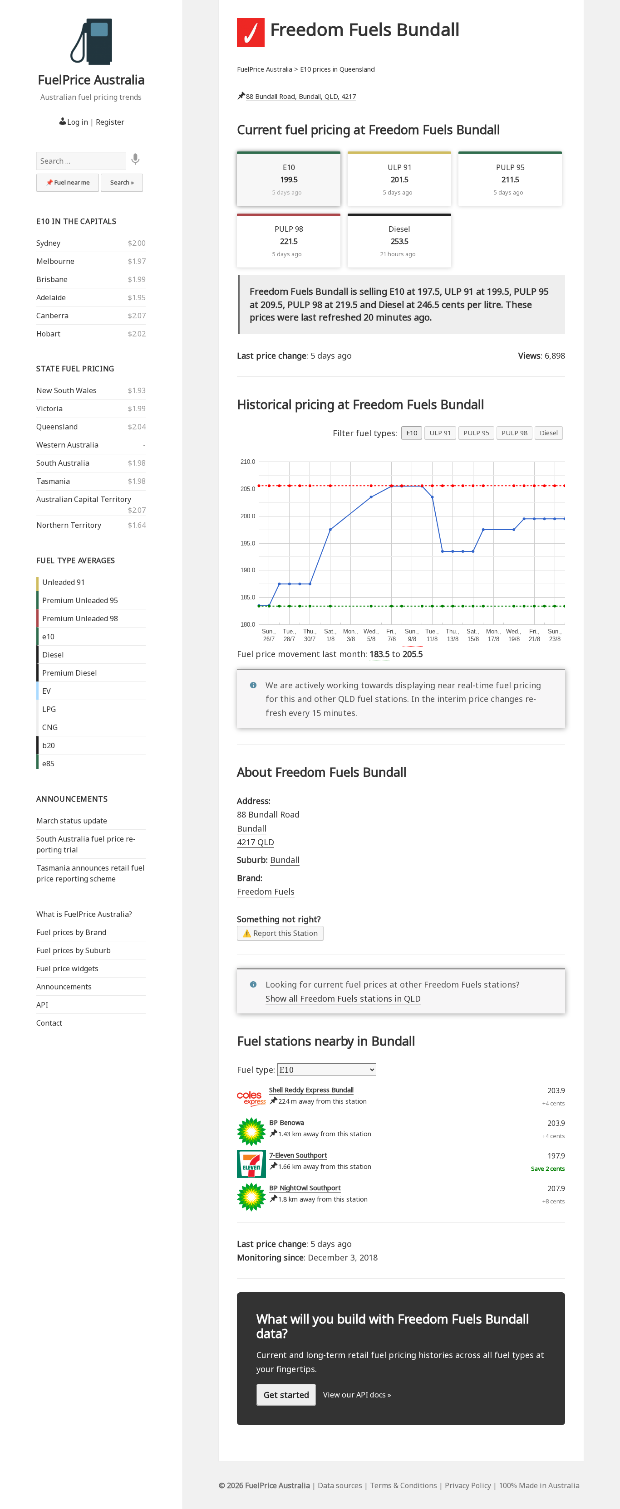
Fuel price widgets (67, 969)
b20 (48, 745)
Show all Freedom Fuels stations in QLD (343, 998)
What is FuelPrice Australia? (84, 914)
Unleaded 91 (63, 582)
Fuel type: (257, 1069)
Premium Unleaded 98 (80, 618)
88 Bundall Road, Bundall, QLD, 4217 (301, 96)
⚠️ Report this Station (280, 933)
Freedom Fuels (266, 891)
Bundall (285, 859)
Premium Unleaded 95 (80, 600)
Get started (286, 1394)
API (42, 1005)
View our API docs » (357, 1395)
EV (46, 691)
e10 (48, 637)
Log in (77, 122)
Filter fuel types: (365, 433)
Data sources (340, 1485)
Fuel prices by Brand (71, 932)
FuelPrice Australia (91, 79)
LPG (49, 709)
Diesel (53, 655)
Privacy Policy (468, 1485)
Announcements (72, 799)
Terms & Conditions (403, 1485)
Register (110, 122)
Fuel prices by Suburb (73, 950)
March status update (71, 821)
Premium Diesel (69, 673)
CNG (50, 727)
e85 (48, 764)
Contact (49, 1023)
